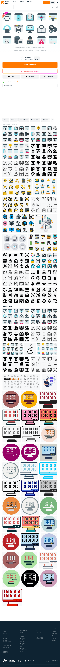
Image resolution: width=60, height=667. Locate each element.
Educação (5, 637)
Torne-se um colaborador (39, 637)
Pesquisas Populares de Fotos (22, 644)
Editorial (29, 1)
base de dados (24, 119)
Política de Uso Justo (50, 662)
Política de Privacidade (51, 661)
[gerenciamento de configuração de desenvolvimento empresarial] (46, 222)
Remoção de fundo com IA (6, 647)
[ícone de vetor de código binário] (10, 398)
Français (53, 637)
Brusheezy (5, 628)
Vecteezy (4, 630)
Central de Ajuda (38, 629)
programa (13, 119)
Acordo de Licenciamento (23, 629)
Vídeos (22, 1)
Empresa (4, 635)
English (53, 628)
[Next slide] (53, 119)
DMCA (21, 632)
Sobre (37, 634)
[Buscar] (52, 7)
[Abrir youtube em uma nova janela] (33, 660)
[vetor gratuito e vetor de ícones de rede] (45, 186)
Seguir (36, 59)
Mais (6, 3)
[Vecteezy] (2, 2)
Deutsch (53, 635)
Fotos (14, 1)
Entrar (52, 2)
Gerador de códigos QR (5, 651)
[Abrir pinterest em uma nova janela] (25, 660)
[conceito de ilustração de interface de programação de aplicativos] (49, 381)
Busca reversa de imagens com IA (6, 644)
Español (53, 630)
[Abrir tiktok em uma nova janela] (28, 660)
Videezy (4, 633)
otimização (45, 119)
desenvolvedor (35, 119)
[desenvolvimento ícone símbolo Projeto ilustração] (30, 348)
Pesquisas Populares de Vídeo (22, 649)
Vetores (7, 1)
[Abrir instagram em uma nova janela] (20, 660)
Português (53, 633)
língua (5, 119)
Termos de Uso (41, 661)
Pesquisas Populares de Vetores (22, 639)
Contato (38, 632)
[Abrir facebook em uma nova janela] (18, 660)
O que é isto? (17, 82)
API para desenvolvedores (6, 640)
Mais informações (8, 85)
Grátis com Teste (30, 65)
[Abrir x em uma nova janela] (30, 660)
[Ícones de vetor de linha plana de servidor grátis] (14, 242)
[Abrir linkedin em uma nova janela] (23, 660)
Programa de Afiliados (22, 634)
